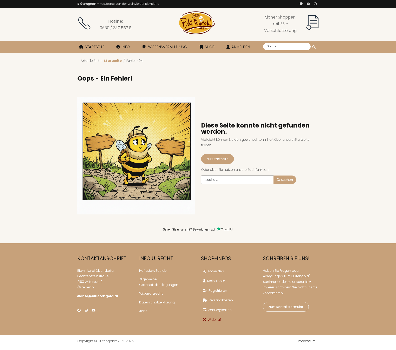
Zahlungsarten (220, 310)
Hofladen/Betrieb (153, 270)
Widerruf (214, 319)
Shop (209, 46)
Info (126, 46)
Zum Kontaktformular (285, 306)
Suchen (314, 47)
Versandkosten (221, 300)
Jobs (143, 311)
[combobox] (287, 46)
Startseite (94, 46)
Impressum (307, 341)
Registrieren (218, 290)
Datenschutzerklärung (157, 302)
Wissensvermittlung (167, 46)
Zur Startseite (217, 159)
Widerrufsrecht (151, 293)
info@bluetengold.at (100, 296)
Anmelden (240, 46)
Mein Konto (216, 281)
